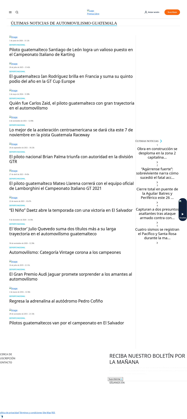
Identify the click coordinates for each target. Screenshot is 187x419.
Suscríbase (172, 12)
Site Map (47, 412)
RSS (53, 412)
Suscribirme (115, 379)
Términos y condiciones (30, 412)
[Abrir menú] (10, 12)
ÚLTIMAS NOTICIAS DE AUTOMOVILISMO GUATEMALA (64, 23)
